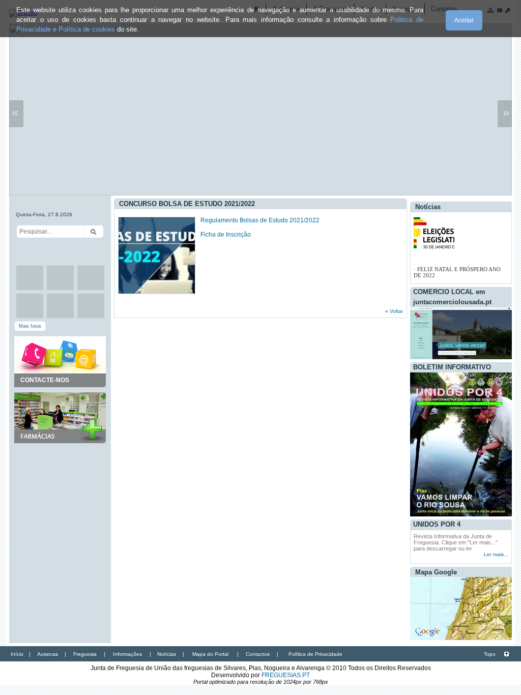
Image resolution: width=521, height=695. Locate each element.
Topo (490, 654)
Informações (127, 654)
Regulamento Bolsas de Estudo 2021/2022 (260, 220)
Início (17, 654)
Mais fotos (30, 326)
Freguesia (85, 654)
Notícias (166, 654)
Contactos (258, 654)
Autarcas (47, 654)
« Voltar (394, 311)
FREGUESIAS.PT (286, 675)
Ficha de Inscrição (226, 234)
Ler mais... (496, 554)
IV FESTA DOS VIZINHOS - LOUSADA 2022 (450, 274)
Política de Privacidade (315, 654)
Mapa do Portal (210, 654)
